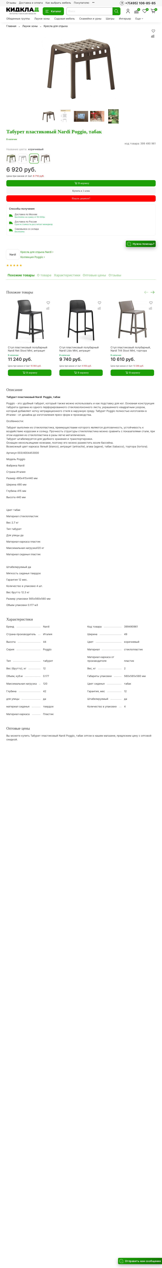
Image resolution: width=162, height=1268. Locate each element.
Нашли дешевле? (81, 198)
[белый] (23, 158)
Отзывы (11, 2)
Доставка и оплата (31, 2)
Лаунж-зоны (42, 18)
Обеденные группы (18, 18)
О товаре (44, 275)
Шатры (110, 18)
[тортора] (45, 158)
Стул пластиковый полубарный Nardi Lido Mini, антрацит (79, 349)
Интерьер (125, 18)
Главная (11, 26)
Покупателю (81, 2)
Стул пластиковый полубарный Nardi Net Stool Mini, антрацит (27, 349)
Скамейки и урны (90, 18)
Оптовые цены (94, 275)
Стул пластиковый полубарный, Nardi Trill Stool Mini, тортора (131, 349)
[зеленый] (11, 158)
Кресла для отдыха (56, 26)
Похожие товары (21, 275)
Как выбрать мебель (58, 2)
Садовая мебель (64, 18)
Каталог (56, 11)
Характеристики (67, 275)
